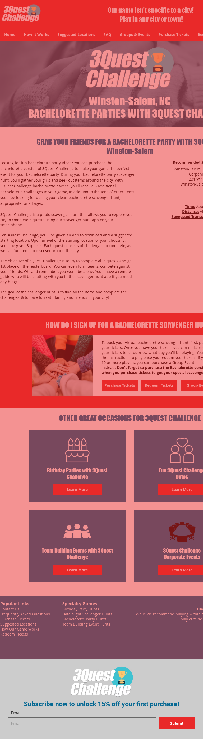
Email (16, 713)
